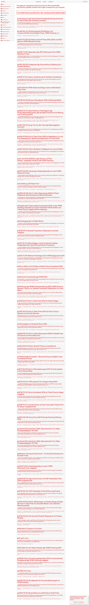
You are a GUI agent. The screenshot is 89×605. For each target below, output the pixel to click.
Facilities (3, 10)
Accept (75, 602)
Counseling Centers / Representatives (6, 22)
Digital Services (5, 33)
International (4, 15)
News (3, 4)
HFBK (3, 1)
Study (44, 1)
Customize (81, 602)
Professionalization (5, 31)
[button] (1, 4)
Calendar (51, 1)
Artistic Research (5, 13)
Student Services (5, 8)
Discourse (38, 1)
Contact (3, 38)
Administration (5, 19)
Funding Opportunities (6, 27)
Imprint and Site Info (6, 40)
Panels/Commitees (5, 29)
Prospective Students (6, 6)
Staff (3, 17)
